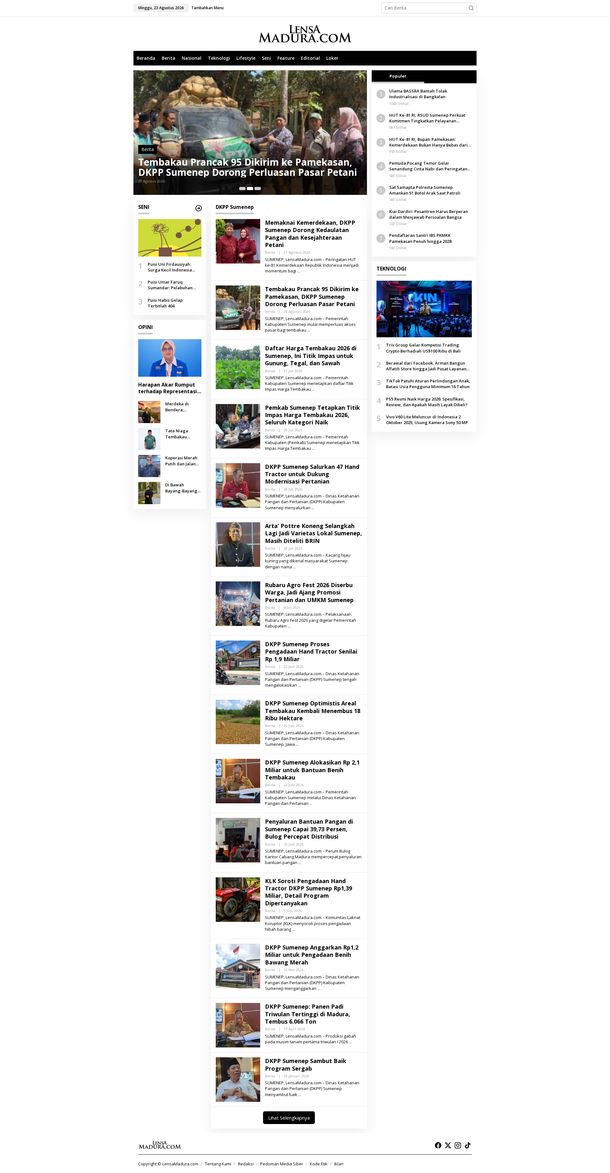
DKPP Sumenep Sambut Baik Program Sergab (305, 1064)
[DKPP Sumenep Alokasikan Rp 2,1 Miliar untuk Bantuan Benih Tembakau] (310, 803)
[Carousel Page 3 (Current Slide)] (257, 188)
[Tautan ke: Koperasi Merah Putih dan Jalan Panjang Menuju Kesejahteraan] (149, 466)
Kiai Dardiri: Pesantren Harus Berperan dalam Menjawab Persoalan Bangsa (428, 214)
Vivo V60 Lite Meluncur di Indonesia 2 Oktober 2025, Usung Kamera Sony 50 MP (427, 419)
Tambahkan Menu (207, 7)
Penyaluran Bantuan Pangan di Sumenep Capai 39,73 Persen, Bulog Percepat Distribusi (309, 829)
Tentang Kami (218, 1164)
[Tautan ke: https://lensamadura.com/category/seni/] (198, 208)
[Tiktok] (468, 1145)
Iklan (338, 1164)
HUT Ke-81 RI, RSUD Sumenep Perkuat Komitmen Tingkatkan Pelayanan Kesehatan (427, 118)
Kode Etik (319, 1164)
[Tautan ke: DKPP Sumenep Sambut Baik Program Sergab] (238, 1079)
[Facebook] (438, 1145)
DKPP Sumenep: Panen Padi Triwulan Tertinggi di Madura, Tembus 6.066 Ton (307, 1014)
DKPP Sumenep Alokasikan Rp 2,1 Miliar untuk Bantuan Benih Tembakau (312, 769)
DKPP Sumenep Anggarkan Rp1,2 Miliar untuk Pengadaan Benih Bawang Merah (311, 954)
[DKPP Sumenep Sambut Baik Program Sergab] (299, 1094)
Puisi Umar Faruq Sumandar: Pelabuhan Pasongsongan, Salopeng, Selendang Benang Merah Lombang (174, 285)
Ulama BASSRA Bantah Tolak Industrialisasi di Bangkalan (418, 93)
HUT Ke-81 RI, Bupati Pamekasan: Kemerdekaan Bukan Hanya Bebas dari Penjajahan (428, 141)
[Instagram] (458, 1145)
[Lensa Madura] (305, 34)
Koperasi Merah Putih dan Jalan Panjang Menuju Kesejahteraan (181, 460)
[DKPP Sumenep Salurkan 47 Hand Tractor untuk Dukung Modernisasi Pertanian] (312, 508)
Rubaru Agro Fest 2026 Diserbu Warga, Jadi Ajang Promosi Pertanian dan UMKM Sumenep (309, 592)
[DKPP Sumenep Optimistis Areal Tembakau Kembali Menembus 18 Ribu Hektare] (297, 744)
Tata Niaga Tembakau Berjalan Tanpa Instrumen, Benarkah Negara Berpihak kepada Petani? (183, 433)
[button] (471, 8)
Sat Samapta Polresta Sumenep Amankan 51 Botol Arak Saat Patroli (424, 190)
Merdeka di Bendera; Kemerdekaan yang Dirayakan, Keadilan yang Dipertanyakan (181, 406)
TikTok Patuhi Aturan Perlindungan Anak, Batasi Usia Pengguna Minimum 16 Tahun (428, 383)
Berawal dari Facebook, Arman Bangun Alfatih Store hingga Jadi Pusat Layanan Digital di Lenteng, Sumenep (426, 366)
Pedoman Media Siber (281, 1164)
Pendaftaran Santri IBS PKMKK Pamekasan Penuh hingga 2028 (420, 238)
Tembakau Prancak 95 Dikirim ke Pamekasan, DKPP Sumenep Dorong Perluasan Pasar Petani (312, 296)
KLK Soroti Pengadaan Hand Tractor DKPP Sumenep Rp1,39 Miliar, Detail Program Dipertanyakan (308, 892)
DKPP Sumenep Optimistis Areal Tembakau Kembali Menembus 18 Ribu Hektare (312, 710)
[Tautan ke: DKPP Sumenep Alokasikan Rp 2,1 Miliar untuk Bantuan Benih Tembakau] (238, 781)
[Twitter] (448, 1145)
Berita (147, 149)
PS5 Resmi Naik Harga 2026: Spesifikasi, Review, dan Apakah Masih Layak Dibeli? (427, 401)
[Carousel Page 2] (250, 188)
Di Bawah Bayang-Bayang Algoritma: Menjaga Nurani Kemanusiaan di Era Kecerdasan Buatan (181, 487)
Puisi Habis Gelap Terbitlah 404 (165, 302)
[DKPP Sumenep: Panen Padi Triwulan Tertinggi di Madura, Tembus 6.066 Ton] (350, 1042)
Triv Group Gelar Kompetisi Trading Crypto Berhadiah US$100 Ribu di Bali (423, 347)
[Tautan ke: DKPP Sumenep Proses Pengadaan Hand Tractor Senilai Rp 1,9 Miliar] (238, 662)
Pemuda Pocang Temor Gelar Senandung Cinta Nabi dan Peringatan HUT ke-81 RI (428, 166)
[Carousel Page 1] (242, 188)
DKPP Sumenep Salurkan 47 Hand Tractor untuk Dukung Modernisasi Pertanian (312, 474)
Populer (398, 76)
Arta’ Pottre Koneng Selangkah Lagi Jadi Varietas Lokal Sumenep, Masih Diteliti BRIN (313, 533)
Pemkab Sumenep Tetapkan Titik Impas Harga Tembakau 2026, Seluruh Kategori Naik (312, 415)
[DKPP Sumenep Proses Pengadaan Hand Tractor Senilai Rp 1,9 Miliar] (299, 685)
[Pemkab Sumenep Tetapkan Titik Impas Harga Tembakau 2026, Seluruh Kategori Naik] (313, 448)
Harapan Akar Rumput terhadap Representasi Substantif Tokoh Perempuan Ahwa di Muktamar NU (167, 388)
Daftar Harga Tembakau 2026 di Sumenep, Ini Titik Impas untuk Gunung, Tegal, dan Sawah (244, 167)
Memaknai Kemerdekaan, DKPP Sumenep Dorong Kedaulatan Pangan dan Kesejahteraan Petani (310, 234)
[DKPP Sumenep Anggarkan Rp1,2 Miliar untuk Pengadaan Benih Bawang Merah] (318, 988)
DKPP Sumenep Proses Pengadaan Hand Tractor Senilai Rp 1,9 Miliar (311, 651)
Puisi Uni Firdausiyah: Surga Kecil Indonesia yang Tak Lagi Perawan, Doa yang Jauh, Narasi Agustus (172, 267)
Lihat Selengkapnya (289, 1118)
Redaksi (246, 1164)
